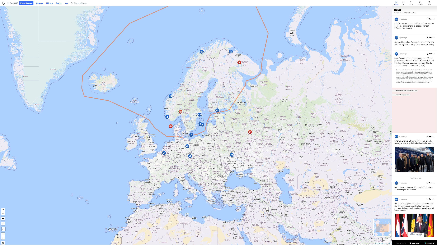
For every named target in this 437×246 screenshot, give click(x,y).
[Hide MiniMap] (390, 235)
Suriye (58, 3)
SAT (3, 229)
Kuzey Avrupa (26, 3)
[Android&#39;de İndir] (429, 243)
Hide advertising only (402, 95)
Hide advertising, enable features (406, 90)
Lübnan (49, 3)
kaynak (431, 19)
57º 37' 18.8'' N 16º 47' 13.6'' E (383, 243)
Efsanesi (420, 4)
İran (66, 3)
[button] (239, 62)
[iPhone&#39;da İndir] (414, 243)
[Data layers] (3, 243)
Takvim (411, 4)
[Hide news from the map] (3, 223)
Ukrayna (39, 3)
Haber (396, 4)
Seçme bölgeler (80, 3)
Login (429, 4)
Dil (403, 4)
